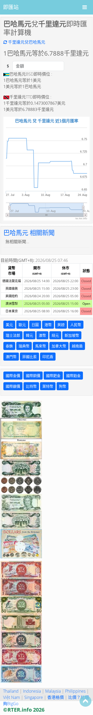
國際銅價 (33, 375)
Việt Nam (11, 697)
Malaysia (53, 691)
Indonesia (32, 691)
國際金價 (13, 375)
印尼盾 (47, 356)
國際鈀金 (53, 375)
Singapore (33, 697)
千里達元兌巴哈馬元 (26, 42)
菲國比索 (29, 356)
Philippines (75, 691)
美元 (9, 324)
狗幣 (62, 386)
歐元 (22, 324)
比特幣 (31, 386)
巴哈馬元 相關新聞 (29, 232)
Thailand (11, 691)
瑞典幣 (24, 345)
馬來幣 (40, 345)
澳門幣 (11, 356)
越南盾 (77, 345)
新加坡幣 (72, 335)
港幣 (48, 324)
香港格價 (55, 697)
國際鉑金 (73, 375)
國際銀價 (13, 386)
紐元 (55, 335)
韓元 (29, 335)
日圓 (35, 324)
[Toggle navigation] (84, 7)
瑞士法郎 (13, 335)
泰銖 (9, 345)
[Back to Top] (85, 701)
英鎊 (61, 324)
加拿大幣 (59, 345)
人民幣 (75, 324)
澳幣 (42, 335)
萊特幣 (47, 386)
